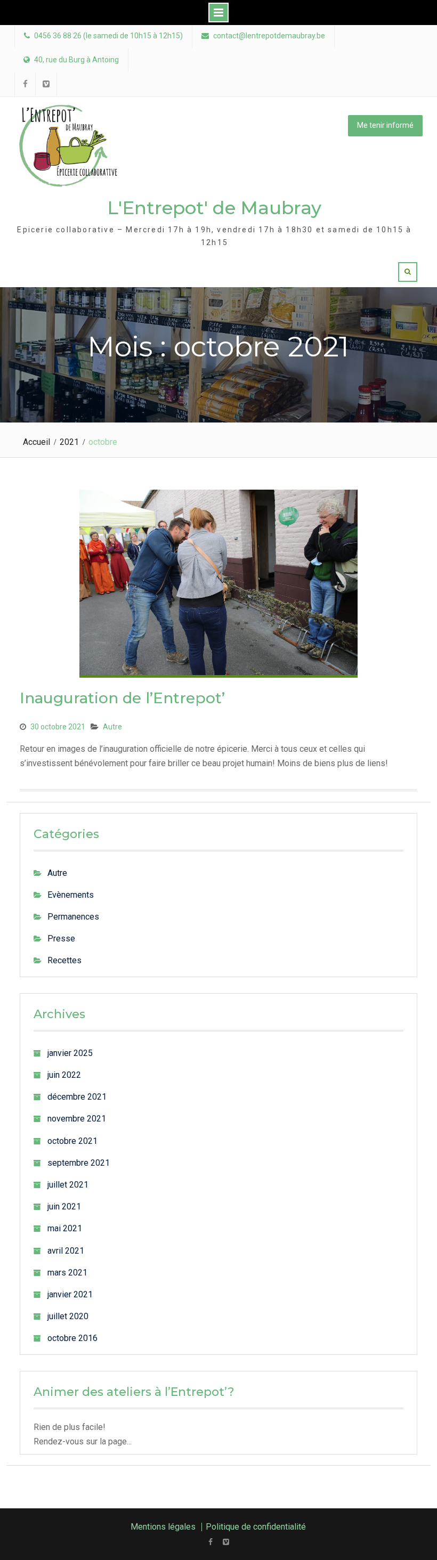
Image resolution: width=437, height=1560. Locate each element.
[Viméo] (226, 1541)
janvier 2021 (70, 1294)
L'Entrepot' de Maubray (214, 208)
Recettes (64, 960)
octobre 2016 (72, 1338)
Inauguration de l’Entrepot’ (122, 698)
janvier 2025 (70, 1053)
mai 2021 (64, 1228)
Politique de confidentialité (256, 1527)
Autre (112, 726)
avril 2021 (65, 1251)
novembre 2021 (76, 1119)
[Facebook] (210, 1541)
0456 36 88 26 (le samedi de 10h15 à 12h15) (108, 36)
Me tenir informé (385, 125)
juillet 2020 (67, 1316)
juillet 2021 (67, 1185)
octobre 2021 (72, 1141)
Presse (61, 938)
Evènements (70, 895)
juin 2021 (64, 1206)
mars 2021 (67, 1273)
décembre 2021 (77, 1097)
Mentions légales (163, 1527)
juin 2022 (64, 1075)
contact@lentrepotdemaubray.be (269, 36)
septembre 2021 (78, 1163)
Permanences (73, 917)
